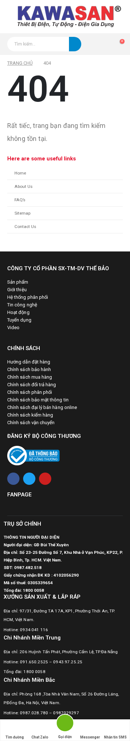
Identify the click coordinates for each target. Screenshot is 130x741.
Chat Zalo (39, 737)
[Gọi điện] (65, 724)
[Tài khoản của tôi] (105, 44)
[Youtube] (45, 479)
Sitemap (22, 213)
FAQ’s (19, 199)
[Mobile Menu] (4, 17)
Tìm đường (14, 737)
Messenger (90, 737)
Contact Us (25, 226)
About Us (23, 186)
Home (20, 173)
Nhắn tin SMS (115, 737)
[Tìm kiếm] (75, 44)
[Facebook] (13, 479)
